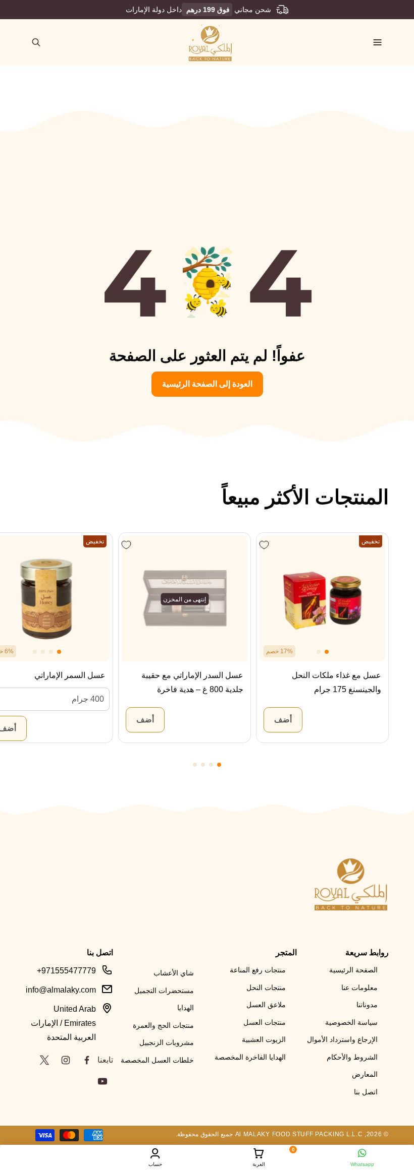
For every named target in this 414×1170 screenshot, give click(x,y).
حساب (155, 1164)
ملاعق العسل (266, 1005)
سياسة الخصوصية (351, 1022)
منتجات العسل (264, 1022)
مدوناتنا (367, 1005)
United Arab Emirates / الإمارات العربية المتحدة (63, 1023)
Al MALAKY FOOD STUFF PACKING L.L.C (299, 1134)
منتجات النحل (266, 987)
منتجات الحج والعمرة (163, 1025)
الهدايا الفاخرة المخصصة (250, 1057)
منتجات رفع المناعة (258, 970)
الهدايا (185, 1008)
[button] (378, 42)
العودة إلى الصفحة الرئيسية (207, 383)
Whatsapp (362, 1164)
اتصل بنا (366, 1092)
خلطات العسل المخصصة (157, 1060)
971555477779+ (66, 970)
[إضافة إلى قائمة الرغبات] (264, 544)
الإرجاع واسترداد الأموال (342, 1039)
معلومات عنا (359, 987)
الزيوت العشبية (264, 1039)
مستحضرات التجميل (164, 991)
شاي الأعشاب (173, 973)
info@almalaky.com (61, 990)
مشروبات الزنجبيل (166, 1042)
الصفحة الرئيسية (353, 970)
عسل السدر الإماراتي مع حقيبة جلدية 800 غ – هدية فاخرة (192, 682)
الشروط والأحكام (352, 1057)
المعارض (365, 1074)
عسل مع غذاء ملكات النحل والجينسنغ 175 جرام (336, 682)
